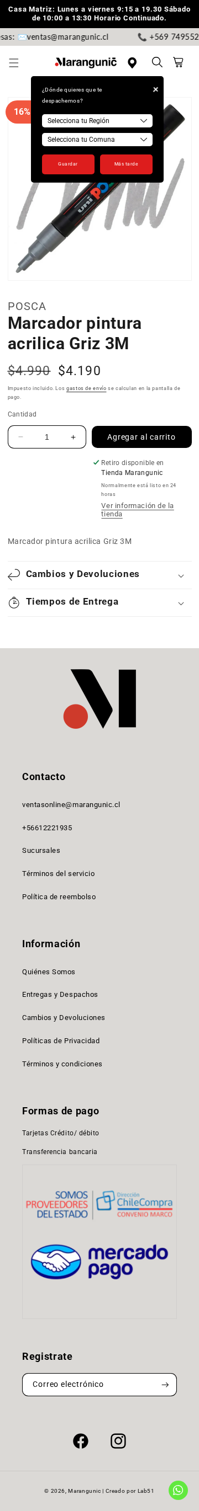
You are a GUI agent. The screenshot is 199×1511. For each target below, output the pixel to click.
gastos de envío (86, 388)
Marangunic (84, 1491)
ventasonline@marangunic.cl (71, 804)
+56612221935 (47, 828)
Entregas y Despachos (60, 994)
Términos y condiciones (62, 1064)
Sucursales (41, 850)
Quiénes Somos (49, 972)
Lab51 (146, 1491)
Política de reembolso (59, 897)
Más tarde (126, 164)
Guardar (68, 164)
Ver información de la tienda (137, 509)
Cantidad (22, 414)
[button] (20, 63)
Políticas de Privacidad (61, 1041)
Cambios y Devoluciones (64, 1017)
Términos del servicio (58, 873)
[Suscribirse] (165, 1385)
